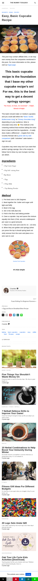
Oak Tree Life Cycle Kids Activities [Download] (15, 558)
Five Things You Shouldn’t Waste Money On (16, 375)
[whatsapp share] (18, 315)
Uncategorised (7, 553)
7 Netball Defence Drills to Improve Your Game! (15, 412)
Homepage (5, 8)
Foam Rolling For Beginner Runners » (23, 301)
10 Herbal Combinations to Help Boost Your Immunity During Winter (18, 449)
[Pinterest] (5, 275)
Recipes (12, 8)
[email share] (7, 315)
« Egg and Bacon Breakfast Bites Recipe (15, 308)
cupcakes (22, 332)
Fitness (11, 406)
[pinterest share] (10, 315)
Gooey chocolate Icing (26, 119)
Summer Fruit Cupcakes (19, 261)
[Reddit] (7, 275)
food (5, 334)
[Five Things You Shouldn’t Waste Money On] (19, 359)
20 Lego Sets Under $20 (14, 523)
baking (4, 332)
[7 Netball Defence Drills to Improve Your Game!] (19, 395)
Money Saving (6, 370)
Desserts (5, 12)
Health (4, 443)
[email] (9, 579)
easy (29, 332)
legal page (12, 65)
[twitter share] (3, 315)
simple (18, 334)
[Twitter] (4, 275)
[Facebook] (2, 275)
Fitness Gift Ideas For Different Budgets (18, 487)
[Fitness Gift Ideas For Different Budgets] (19, 471)
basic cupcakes (12, 332)
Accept (28, 574)
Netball (17, 406)
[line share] (21, 315)
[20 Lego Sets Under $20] (19, 507)
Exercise (5, 406)
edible (34, 332)
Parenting (5, 518)
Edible (11, 12)
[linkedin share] (14, 315)
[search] (35, 3)
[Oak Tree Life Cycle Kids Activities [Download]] (19, 542)
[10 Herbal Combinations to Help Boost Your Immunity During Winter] (19, 432)
